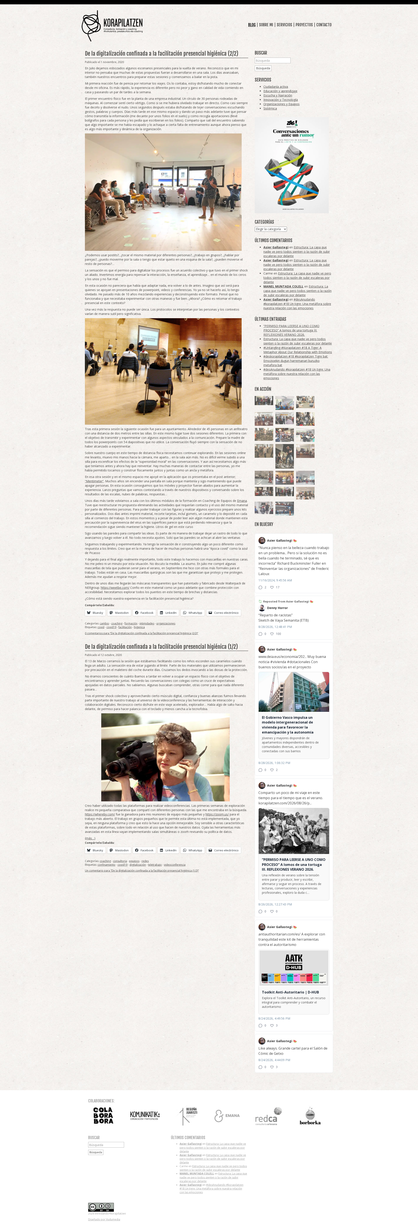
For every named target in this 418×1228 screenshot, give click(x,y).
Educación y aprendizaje (280, 91)
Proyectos (304, 25)
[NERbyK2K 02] (305, 419)
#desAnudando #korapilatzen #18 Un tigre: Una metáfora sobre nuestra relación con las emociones (297, 303)
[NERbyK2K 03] (284, 435)
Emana (242, 501)
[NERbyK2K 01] (284, 456)
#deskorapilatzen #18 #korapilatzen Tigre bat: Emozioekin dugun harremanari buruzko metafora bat (295, 360)
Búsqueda (263, 68)
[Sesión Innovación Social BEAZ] (284, 418)
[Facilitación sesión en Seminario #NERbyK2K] (264, 491)
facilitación (125, 627)
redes (145, 861)
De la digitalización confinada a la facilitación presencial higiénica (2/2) (161, 53)
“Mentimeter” (94, 481)
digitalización (138, 865)
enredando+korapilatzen (112, 26)
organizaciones (165, 623)
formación (131, 623)
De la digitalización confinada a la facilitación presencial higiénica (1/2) (161, 646)
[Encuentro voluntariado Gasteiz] (284, 403)
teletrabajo (155, 865)
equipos (134, 861)
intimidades (147, 623)
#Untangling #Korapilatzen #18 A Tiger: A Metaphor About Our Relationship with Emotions (297, 350)
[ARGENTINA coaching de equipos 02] (264, 451)
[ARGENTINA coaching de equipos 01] (264, 434)
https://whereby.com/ (100, 814)
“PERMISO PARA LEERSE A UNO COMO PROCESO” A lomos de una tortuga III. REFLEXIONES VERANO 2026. (291, 330)
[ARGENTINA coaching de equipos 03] (305, 402)
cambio (104, 623)
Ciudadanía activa (275, 87)
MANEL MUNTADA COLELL (283, 286)
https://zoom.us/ (217, 814)
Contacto (324, 25)
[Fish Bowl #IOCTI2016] (284, 478)
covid (101, 627)
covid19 (111, 627)
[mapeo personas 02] (284, 491)
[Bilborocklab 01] (284, 509)
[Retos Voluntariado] (264, 478)
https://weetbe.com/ (115, 588)
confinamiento (106, 865)
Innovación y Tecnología (280, 100)
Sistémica (270, 108)
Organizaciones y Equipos (281, 104)
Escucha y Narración (277, 95)
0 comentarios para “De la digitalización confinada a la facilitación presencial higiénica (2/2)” (141, 633)
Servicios (284, 25)
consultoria (120, 861)
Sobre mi (266, 25)
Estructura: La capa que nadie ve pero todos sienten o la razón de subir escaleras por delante (296, 251)
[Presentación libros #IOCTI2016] (305, 451)
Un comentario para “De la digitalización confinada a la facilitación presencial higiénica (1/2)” (142, 870)
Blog (252, 25)
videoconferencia (174, 865)
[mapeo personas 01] (264, 400)
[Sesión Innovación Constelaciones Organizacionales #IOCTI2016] (264, 419)
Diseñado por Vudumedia (104, 1219)
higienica (139, 627)
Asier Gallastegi (275, 247)
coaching (116, 623)
